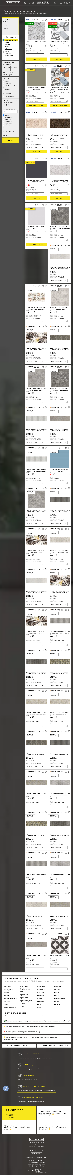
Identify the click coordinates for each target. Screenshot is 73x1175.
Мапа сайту (32, 1144)
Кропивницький (26, 1000)
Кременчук (24, 995)
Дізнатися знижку (35, 55)
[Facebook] (29, 1166)
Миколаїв (40, 992)
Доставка (36, 1157)
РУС (42, 1146)
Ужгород (57, 989)
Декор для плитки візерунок (56, 1046)
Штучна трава (9, 55)
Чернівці (57, 1001)
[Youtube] (36, 1166)
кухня (8, 126)
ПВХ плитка (8, 49)
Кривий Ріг (24, 997)
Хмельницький (59, 998)
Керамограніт (10, 96)
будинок (8, 117)
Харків (56, 992)
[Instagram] (40, 1166)
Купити (36, 59)
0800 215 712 (42, 2)
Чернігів (57, 1004)
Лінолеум (7, 44)
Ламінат (7, 42)
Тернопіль (58, 986)
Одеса (39, 998)
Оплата (28, 1157)
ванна (8, 119)
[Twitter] (33, 1166)
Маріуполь (41, 986)
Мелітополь (41, 989)
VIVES (7, 89)
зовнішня (8, 121)
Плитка (7, 51)
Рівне (39, 1004)
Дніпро (6, 995)
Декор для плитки (9, 24)
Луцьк (22, 1003)
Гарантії (44, 1157)
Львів (22, 1006)
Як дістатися (36, 1153)
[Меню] (3, 2)
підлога (8, 128)
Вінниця (7, 992)
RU (54, 2)
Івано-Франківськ (10, 1007)
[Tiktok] (43, 1166)
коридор (8, 124)
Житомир (7, 1001)
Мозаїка (7, 47)
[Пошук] (70, 3)
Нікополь (40, 995)
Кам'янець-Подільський (25, 987)
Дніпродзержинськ (10, 998)
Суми (39, 1007)
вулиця (6, 28)
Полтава (40, 1001)
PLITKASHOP (36, 1139)
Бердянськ (8, 986)
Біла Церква (8, 989)
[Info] (29, 2)
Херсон (56, 995)
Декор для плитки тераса (15, 1046)
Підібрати (10, 140)
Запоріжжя (7, 1004)
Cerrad (8, 81)
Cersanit (8, 83)
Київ (22, 992)
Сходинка (8, 53)
